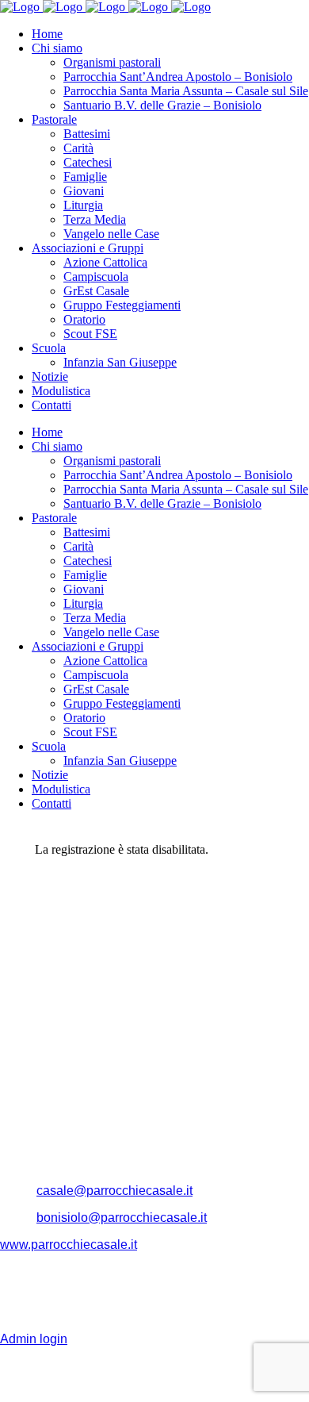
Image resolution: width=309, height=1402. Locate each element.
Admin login (33, 1339)
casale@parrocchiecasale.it (114, 1190)
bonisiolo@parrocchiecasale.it (121, 1217)
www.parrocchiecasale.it (68, 1244)
